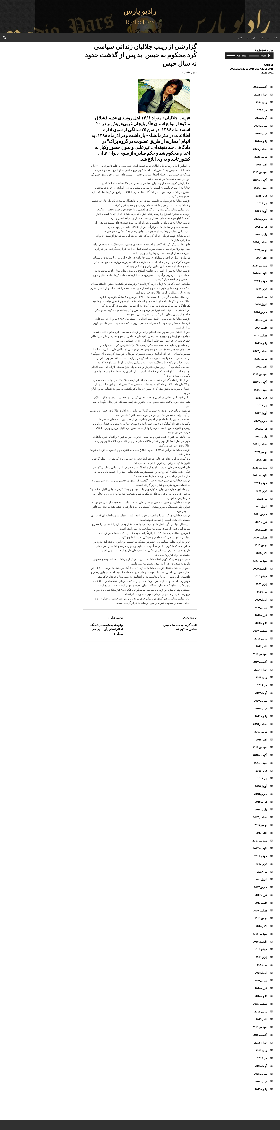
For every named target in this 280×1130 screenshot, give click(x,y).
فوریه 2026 (261, 133)
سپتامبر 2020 (259, 560)
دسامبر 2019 (260, 630)
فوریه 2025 (261, 226)
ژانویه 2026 (261, 141)
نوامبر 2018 (260, 731)
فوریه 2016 (261, 988)
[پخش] (269, 55)
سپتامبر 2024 (259, 265)
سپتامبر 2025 (259, 172)
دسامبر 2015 (260, 1003)
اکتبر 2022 (261, 366)
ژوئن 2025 (261, 195)
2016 (264, 68)
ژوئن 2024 (261, 288)
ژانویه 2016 (261, 995)
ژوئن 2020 (261, 584)
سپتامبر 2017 (259, 840)
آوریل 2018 (261, 786)
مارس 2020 (260, 607)
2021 (233, 68)
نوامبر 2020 (260, 545)
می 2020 (262, 591)
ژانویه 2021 (261, 529)
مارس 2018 (260, 793)
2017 (258, 68)
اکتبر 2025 (261, 164)
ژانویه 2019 (261, 716)
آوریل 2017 (261, 879)
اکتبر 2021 (261, 459)
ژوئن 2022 (261, 397)
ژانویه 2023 (261, 343)
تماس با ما (264, 37)
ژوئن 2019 (261, 677)
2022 (271, 72)
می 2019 (262, 685)
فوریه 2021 (261, 521)
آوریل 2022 (261, 413)
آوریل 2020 (261, 599)
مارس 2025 (260, 218)
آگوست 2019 (260, 661)
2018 (252, 68)
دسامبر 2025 (260, 148)
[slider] (231, 55)
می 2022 (262, 405)
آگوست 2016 (260, 941)
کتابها (240, 37)
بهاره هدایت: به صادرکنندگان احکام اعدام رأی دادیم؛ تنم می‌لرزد (106, 629)
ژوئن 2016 (261, 957)
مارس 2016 (260, 980)
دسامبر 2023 (260, 335)
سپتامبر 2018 (259, 747)
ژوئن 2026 (261, 102)
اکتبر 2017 (261, 832)
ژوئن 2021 (261, 490)
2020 (239, 68)
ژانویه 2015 (261, 1089)
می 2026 (262, 110)
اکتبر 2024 (261, 257)
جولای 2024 (260, 280)
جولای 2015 (260, 1042)
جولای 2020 (260, 576)
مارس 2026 (260, 125)
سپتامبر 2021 (259, 467)
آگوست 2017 (260, 848)
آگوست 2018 (260, 755)
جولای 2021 (260, 483)
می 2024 (262, 296)
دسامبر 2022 (260, 350)
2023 (264, 72)
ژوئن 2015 (261, 1050)
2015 (271, 68)
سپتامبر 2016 (259, 933)
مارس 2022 (260, 420)
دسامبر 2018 (260, 723)
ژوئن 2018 (261, 770)
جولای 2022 (260, 389)
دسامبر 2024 (260, 242)
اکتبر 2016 (261, 925)
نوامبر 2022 (260, 358)
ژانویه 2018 (261, 809)
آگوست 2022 (260, 382)
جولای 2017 (260, 856)
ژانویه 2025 (261, 234)
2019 (245, 68)
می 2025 (262, 203)
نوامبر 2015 (260, 1011)
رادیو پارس (140, 10)
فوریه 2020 (261, 615)
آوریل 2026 (261, 117)
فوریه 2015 (261, 1081)
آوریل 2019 (261, 692)
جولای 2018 (260, 762)
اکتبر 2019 (261, 646)
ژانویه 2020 (261, 622)
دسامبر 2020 (260, 537)
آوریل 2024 (261, 304)
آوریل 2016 (261, 972)
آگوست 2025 (260, 179)
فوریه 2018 (261, 801)
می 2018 (262, 778)
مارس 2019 (260, 700)
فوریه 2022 (261, 428)
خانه (276, 37)
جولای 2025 (260, 187)
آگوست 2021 (260, 475)
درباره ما (251, 37)
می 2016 (262, 964)
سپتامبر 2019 (259, 653)
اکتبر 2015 (261, 1019)
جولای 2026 (260, 94)
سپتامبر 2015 (259, 1026)
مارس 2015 (260, 1073)
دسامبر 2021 (260, 444)
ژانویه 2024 (261, 327)
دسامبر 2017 (260, 817)
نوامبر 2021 (260, 451)
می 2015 (262, 1058)
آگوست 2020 (260, 568)
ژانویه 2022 (261, 436)
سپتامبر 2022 (259, 374)
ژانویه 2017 (261, 902)
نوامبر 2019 (260, 638)
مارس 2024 (260, 312)
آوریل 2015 (261, 1065)
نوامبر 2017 (260, 824)
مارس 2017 (260, 887)
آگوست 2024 (260, 273)
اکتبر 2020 (261, 552)
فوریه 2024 (261, 319)
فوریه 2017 (261, 894)
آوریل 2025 (261, 211)
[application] (249, 55)
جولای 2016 (260, 949)
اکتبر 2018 (261, 739)
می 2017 (262, 871)
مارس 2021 (260, 514)
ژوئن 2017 (261, 863)
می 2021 (262, 498)
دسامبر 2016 (260, 910)
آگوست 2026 (260, 86)
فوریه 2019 (261, 708)
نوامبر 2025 (260, 156)
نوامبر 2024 (260, 249)
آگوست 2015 (260, 1034)
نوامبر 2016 (260, 918)
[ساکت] (238, 55)
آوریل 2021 (261, 506)
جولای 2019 (260, 669)
